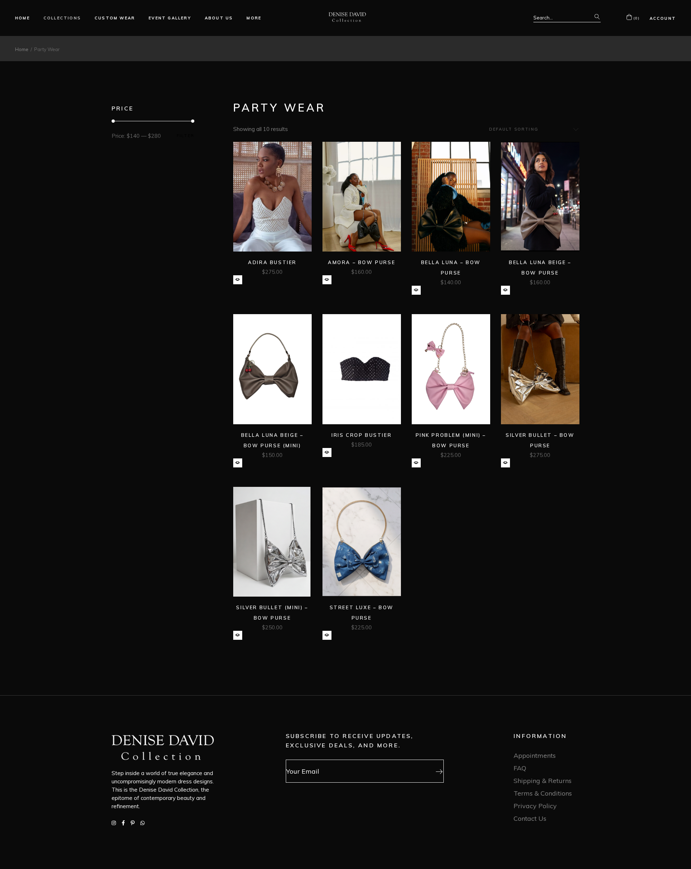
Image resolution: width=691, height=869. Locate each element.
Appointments (535, 755)
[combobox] (530, 129)
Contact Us (530, 818)
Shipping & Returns (543, 781)
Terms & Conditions (543, 793)
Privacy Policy (535, 806)
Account (663, 18)
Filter (185, 135)
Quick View (237, 279)
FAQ (520, 768)
